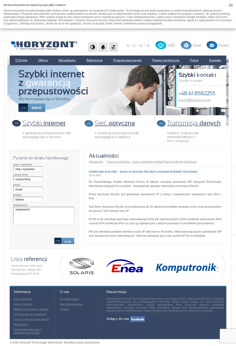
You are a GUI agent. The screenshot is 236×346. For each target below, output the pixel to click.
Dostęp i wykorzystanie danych (31, 319)
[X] (231, 5)
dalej (223, 265)
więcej (36, 107)
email (16, 184)
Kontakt (215, 60)
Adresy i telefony (23, 304)
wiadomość (20, 205)
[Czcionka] (113, 47)
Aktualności (67, 60)
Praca (194, 60)
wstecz (60, 265)
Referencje (94, 60)
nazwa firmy (20, 174)
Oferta (43, 60)
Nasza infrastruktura (71, 304)
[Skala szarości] (103, 47)
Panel (197, 45)
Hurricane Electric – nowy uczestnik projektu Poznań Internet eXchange (152, 161)
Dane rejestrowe (23, 299)
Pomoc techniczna (165, 60)
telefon (17, 195)
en (141, 45)
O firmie (21, 60)
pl (128, 45)
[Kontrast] (92, 47)
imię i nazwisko (22, 164)
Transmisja (194, 123)
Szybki (43, 123)
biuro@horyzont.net (195, 100)
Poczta (223, 45)
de (148, 45)
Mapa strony (21, 324)
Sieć (115, 123)
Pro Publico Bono (69, 299)
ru (134, 45)
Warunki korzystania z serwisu (31, 309)
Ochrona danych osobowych (30, 314)
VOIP (171, 45)
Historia (64, 309)
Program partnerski (127, 60)
